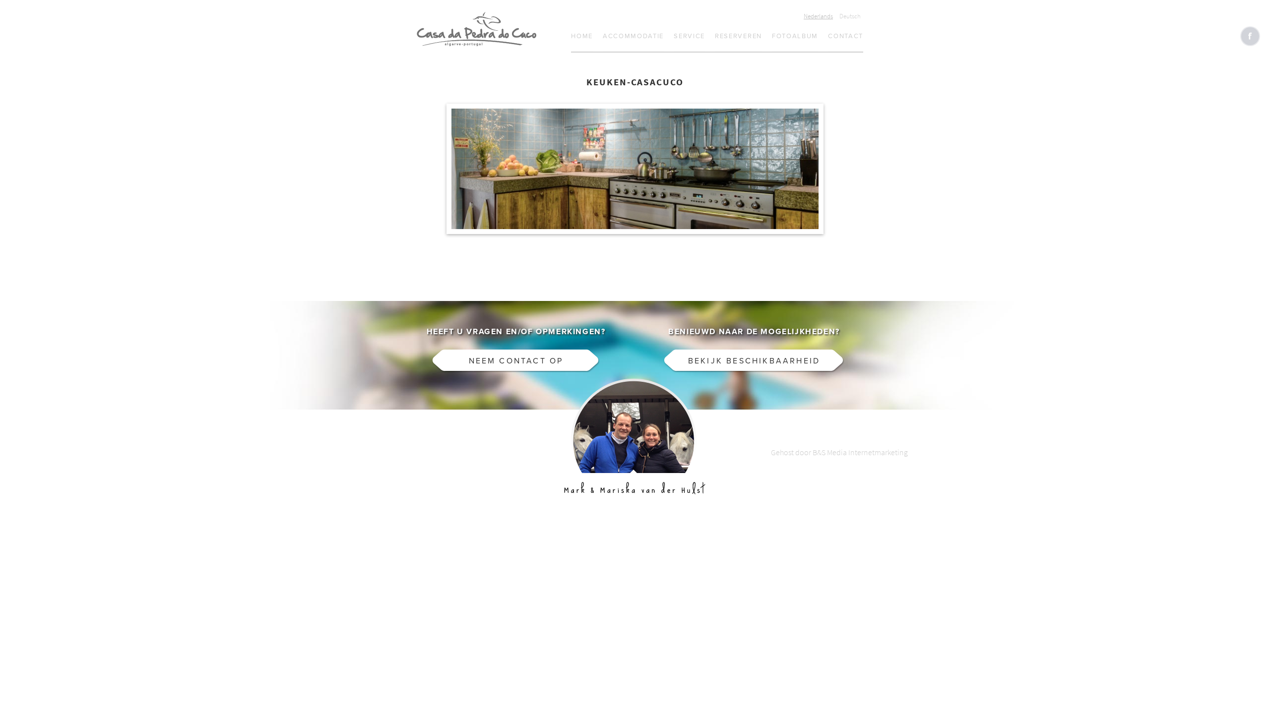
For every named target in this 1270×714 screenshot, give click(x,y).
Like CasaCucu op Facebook (1250, 36)
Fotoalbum (795, 36)
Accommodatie (633, 36)
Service (689, 36)
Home (582, 36)
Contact (845, 36)
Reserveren (738, 36)
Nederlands (818, 16)
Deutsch (850, 16)
